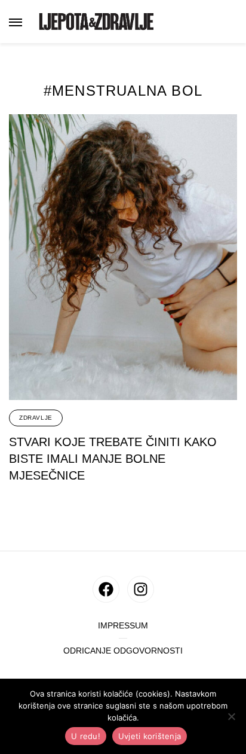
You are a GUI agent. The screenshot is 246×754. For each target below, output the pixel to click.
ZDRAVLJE (36, 417)
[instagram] (140, 589)
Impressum (123, 625)
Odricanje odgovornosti (123, 650)
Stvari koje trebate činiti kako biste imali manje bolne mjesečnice (113, 458)
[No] (231, 716)
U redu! (85, 736)
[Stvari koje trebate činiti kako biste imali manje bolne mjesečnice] (123, 257)
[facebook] (106, 589)
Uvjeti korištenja (149, 736)
